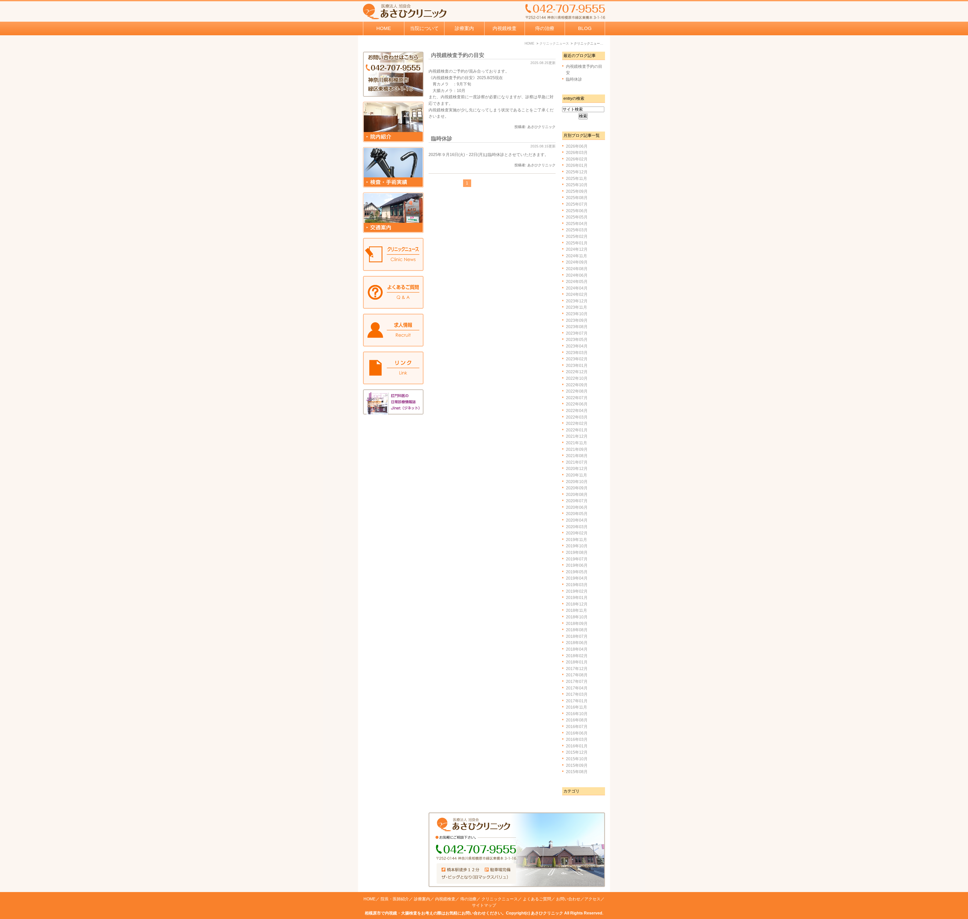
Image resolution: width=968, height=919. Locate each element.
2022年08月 (577, 391)
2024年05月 (577, 281)
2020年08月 (577, 494)
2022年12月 (577, 372)
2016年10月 (577, 714)
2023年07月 (577, 333)
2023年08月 (577, 327)
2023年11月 (576, 307)
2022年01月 (577, 430)
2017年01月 (577, 701)
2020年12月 (577, 468)
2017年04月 (577, 688)
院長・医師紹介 (395, 899)
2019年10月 (577, 546)
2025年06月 (577, 211)
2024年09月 (577, 262)
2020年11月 (576, 475)
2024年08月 (577, 269)
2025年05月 (577, 217)
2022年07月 (577, 398)
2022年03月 (577, 417)
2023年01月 (577, 365)
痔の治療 (468, 899)
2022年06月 (577, 404)
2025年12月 (577, 172)
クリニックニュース (499, 899)
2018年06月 (577, 643)
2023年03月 (577, 353)
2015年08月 (577, 772)
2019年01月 (577, 597)
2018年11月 (576, 610)
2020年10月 (577, 482)
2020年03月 (577, 527)
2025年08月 (577, 198)
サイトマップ (484, 905)
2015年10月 (577, 759)
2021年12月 (577, 436)
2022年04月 (577, 410)
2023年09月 (577, 320)
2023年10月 (577, 314)
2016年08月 (577, 720)
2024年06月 (577, 275)
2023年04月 (577, 346)
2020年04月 (577, 520)
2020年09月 (577, 488)
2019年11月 (576, 539)
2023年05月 (577, 339)
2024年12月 (577, 249)
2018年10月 (577, 617)
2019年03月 (577, 585)
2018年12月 (577, 604)
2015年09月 (577, 765)
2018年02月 (577, 656)
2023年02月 (577, 359)
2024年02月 (577, 294)
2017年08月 (577, 675)
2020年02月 (577, 533)
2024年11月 (576, 256)
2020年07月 (577, 501)
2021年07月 (577, 462)
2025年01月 (577, 243)
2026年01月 (577, 165)
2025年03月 (577, 230)
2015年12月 (577, 752)
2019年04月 (577, 578)
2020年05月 (577, 514)
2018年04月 (577, 649)
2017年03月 (577, 694)
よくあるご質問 (537, 899)
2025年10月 (577, 185)
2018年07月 (577, 636)
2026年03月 (577, 152)
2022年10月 (577, 378)
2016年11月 (576, 707)
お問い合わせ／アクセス (578, 899)
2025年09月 (577, 191)
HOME (383, 28)
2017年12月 (577, 669)
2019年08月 (577, 552)
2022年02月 (577, 423)
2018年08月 (577, 630)
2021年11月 (576, 443)
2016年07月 (577, 726)
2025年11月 (576, 178)
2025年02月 (577, 236)
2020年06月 (577, 507)
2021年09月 (577, 449)
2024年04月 (577, 288)
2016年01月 (577, 746)
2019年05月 (577, 572)
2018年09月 (577, 623)
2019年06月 (577, 565)
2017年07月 (577, 681)
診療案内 (464, 28)
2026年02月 (577, 159)
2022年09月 (577, 385)
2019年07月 (577, 559)
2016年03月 (577, 739)
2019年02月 (577, 591)
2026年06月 (577, 146)
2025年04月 (577, 223)
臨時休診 (441, 138)
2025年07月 (577, 204)
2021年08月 (577, 456)
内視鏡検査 (445, 899)
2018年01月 (577, 662)
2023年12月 (577, 301)
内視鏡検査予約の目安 (457, 55)
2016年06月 (577, 733)
